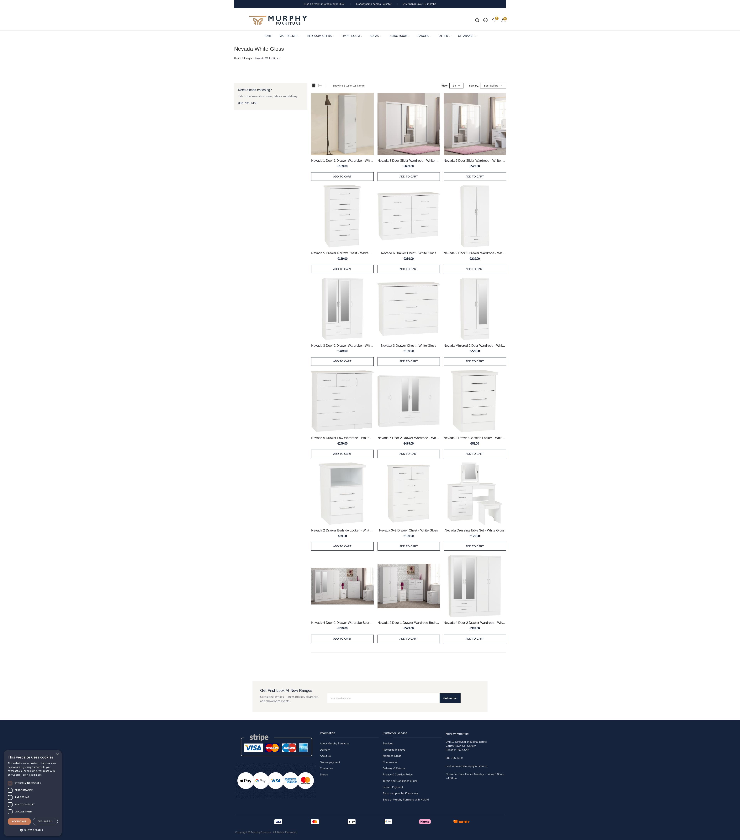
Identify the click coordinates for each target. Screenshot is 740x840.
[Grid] (313, 85)
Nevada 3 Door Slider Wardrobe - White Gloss (409, 160)
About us (325, 755)
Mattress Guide (392, 755)
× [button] (57, 754)
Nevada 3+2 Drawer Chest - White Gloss (408, 530)
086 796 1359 (247, 103)
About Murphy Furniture (334, 743)
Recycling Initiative (394, 749)
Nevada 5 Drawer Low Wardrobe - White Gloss (342, 438)
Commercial (390, 762)
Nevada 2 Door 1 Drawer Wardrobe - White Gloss (475, 253)
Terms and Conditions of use (400, 780)
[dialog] (33, 793)
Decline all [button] (45, 821)
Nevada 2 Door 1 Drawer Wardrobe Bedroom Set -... (409, 622)
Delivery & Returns (394, 768)
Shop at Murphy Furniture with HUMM (406, 799)
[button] (33, 830)
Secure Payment (393, 787)
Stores (324, 774)
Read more (35, 774)
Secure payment (330, 762)
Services (388, 743)
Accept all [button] (19, 821)
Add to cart (342, 176)
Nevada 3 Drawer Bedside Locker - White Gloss (475, 438)
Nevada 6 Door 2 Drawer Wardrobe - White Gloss (409, 438)
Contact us (326, 768)
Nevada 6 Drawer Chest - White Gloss (408, 253)
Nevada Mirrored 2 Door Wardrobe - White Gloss (475, 345)
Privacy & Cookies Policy (398, 774)
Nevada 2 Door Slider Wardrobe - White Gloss (475, 160)
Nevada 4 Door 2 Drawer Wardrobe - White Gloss (475, 622)
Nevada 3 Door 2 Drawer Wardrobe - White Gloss (342, 345)
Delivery (325, 749)
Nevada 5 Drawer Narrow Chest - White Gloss (342, 253)
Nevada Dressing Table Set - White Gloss (475, 530)
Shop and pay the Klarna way (401, 793)
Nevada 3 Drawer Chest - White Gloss (408, 345)
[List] (319, 85)
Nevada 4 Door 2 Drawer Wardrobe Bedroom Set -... (342, 622)
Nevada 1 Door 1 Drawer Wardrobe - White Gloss (342, 160)
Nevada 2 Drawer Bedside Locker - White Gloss (342, 530)
